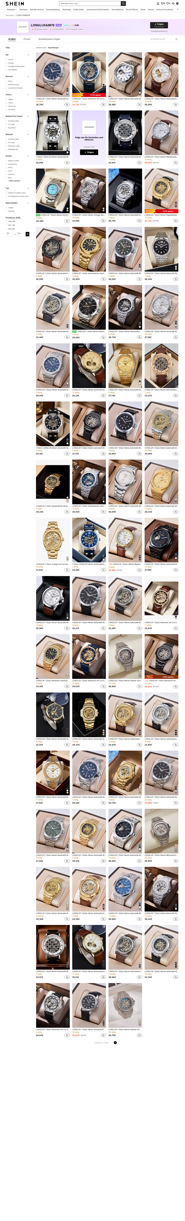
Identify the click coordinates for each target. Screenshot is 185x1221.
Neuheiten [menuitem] (23, 10)
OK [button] (27, 234)
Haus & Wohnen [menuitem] (132, 10)
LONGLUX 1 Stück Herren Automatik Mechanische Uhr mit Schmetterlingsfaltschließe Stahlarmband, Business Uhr (89, 855)
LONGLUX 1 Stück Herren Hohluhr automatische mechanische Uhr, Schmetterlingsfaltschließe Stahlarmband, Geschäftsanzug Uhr (125, 681)
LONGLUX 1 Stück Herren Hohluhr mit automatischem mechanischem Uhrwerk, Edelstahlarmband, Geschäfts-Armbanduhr (125, 1029)
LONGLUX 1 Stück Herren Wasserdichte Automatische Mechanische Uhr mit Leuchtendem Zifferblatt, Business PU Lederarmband (125, 564)
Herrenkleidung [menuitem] (117, 10)
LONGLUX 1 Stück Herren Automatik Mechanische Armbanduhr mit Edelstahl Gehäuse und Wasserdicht (161, 448)
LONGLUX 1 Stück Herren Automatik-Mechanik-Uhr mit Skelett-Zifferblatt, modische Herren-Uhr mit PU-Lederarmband (89, 448)
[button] (173, 3)
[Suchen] (123, 3)
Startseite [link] (10, 15)
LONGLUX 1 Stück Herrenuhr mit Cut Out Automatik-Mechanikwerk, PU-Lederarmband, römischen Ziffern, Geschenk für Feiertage (89, 99)
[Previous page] (112, 1042)
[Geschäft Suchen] (176, 39)
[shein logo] (15, 3)
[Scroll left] (175, 9)
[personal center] (157, 3)
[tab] (12, 39)
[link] (163, 3)
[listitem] (40, 29)
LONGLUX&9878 (42, 25)
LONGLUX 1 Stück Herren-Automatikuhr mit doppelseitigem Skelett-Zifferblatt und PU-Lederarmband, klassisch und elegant (125, 739)
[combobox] (49, 47)
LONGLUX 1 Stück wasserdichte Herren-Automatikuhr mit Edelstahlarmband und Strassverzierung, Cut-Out (53, 506)
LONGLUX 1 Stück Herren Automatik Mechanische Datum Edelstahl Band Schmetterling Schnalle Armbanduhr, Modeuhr (125, 506)
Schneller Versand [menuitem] (37, 10)
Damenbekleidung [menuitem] (53, 10)
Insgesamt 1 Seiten (102, 1043)
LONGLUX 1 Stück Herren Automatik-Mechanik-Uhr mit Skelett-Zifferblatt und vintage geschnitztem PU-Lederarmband (125, 622)
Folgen (90, 152)
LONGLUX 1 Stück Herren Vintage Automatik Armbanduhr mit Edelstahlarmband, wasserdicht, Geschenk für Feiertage (89, 215)
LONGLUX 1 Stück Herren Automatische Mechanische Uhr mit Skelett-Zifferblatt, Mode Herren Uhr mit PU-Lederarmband (161, 739)
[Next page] (118, 1042)
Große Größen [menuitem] (78, 10)
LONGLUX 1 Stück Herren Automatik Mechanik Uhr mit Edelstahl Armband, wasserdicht (89, 739)
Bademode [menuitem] (67, 10)
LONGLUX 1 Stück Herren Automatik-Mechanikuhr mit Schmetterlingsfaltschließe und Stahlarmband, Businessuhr (125, 797)
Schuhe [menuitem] (151, 10)
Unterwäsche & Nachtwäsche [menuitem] (97, 10)
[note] (89, 95)
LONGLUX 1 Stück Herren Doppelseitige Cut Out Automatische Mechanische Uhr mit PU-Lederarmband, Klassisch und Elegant (161, 215)
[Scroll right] (178, 9)
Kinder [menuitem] (143, 10)
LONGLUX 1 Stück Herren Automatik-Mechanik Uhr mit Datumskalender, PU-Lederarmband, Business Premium (89, 622)
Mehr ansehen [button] (15, 181)
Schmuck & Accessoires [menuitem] (165, 10)
